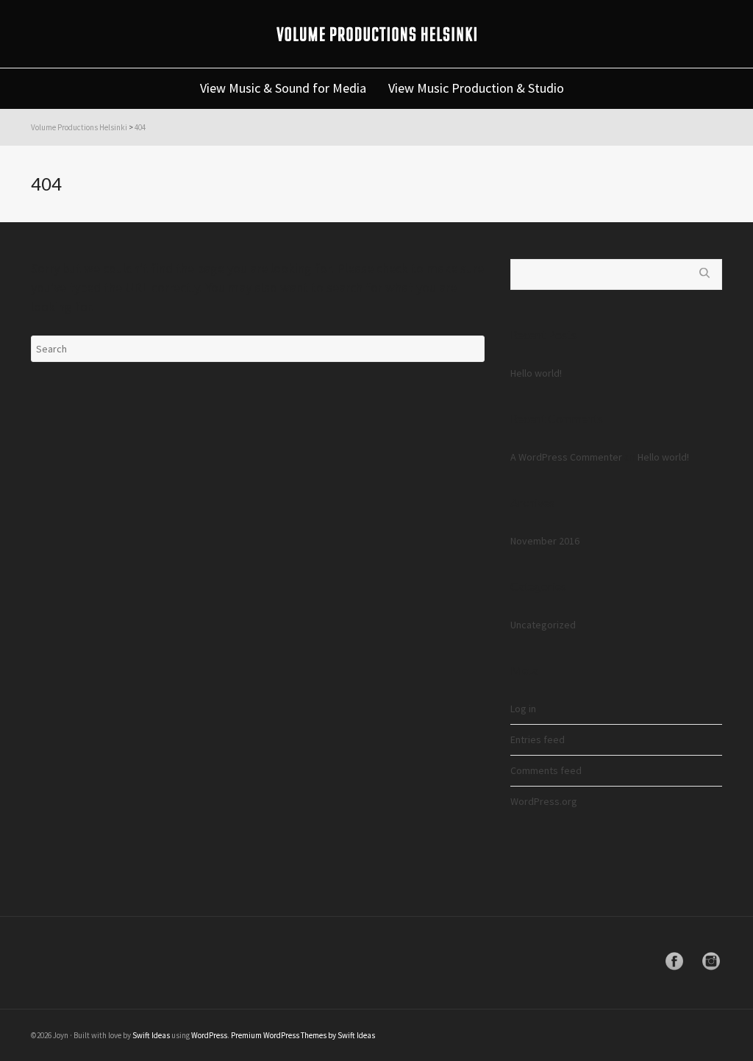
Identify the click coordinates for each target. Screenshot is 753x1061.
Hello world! (536, 373)
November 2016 (544, 540)
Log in (523, 708)
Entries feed (537, 739)
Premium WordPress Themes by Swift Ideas (303, 1035)
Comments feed (546, 770)
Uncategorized (543, 624)
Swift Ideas (151, 1035)
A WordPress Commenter (566, 457)
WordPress (209, 1035)
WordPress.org (543, 801)
